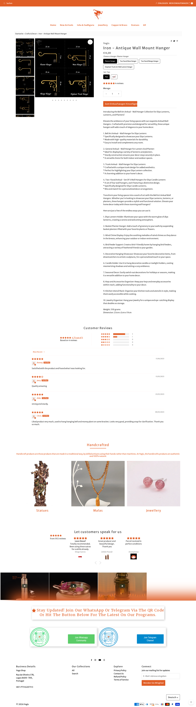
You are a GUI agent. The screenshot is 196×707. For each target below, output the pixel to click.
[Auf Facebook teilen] (171, 41)
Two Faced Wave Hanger (128, 60)
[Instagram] (95, 659)
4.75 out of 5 (77, 337)
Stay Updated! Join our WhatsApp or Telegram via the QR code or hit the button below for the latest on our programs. (100, 612)
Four (114, 76)
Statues (135, 25)
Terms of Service (121, 679)
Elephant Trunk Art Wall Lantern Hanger (118, 66)
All (144, 25)
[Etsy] (104, 659)
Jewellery (103, 25)
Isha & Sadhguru (85, 25)
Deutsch (172, 697)
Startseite (19, 34)
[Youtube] (100, 659)
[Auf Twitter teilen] (174, 41)
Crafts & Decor (31, 34)
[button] (109, 83)
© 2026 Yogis (22, 704)
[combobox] (49, 3)
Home (53, 25)
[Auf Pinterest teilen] (177, 41)
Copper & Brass (119, 25)
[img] (37, 359)
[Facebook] (91, 659)
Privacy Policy (120, 670)
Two (106, 76)
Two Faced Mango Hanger (149, 60)
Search (75, 673)
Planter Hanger (110, 60)
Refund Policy (120, 676)
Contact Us (119, 673)
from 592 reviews (58, 538)
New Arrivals (66, 25)
